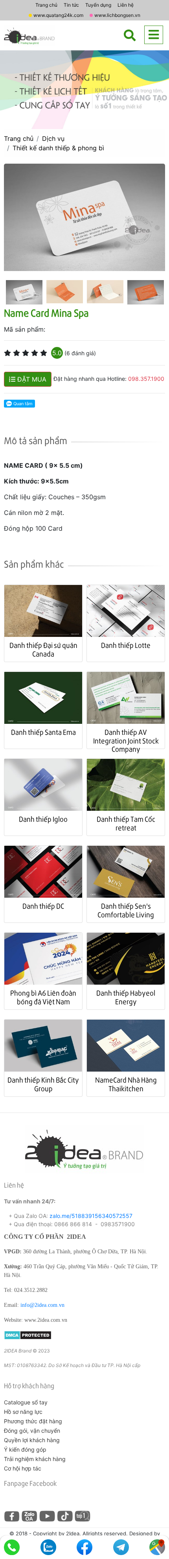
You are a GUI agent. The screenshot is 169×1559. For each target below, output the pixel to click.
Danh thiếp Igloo (43, 818)
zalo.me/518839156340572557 (91, 1215)
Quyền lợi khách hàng (32, 1440)
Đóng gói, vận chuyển (32, 1430)
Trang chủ (46, 5)
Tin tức (71, 5)
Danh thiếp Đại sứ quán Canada (43, 649)
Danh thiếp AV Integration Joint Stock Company (126, 740)
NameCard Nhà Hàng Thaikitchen (126, 1084)
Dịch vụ (53, 138)
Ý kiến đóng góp (25, 1449)
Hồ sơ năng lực (23, 1411)
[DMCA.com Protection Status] (27, 1334)
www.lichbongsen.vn (117, 15)
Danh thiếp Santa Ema (43, 731)
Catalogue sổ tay (26, 1402)
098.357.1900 (146, 378)
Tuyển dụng (98, 5)
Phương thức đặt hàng (33, 1421)
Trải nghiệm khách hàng (35, 1459)
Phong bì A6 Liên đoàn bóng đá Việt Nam (43, 997)
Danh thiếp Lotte (126, 644)
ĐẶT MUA (30, 379)
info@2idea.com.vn (42, 1305)
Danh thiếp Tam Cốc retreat (126, 823)
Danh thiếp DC (43, 905)
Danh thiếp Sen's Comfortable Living (125, 910)
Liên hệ (126, 5)
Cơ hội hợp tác (22, 1468)
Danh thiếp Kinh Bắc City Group (43, 1084)
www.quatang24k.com (58, 15)
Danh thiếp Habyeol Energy (125, 997)
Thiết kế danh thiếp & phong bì (58, 148)
